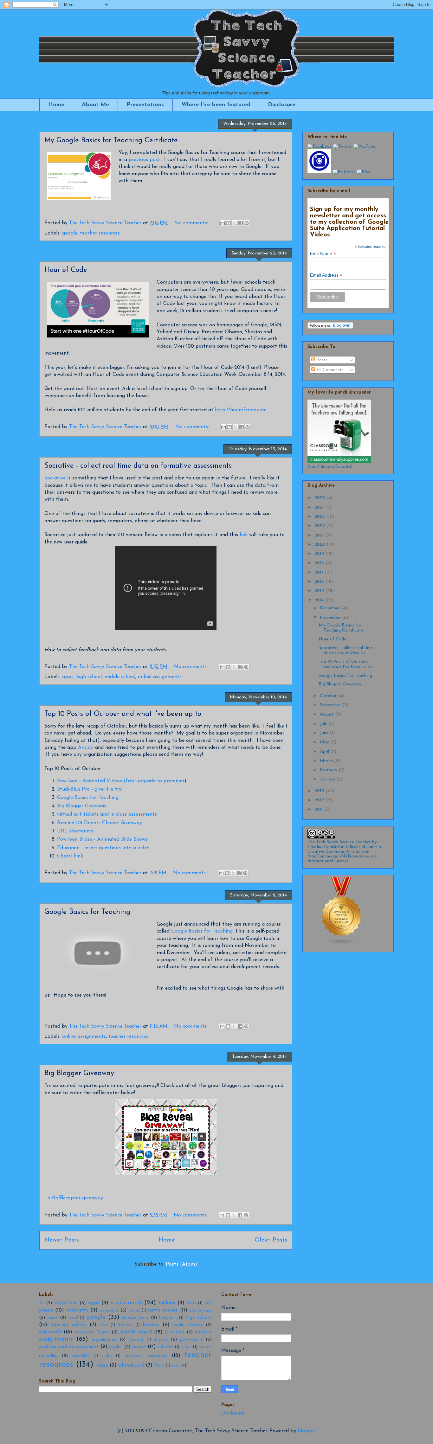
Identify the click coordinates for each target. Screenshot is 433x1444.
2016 (319, 581)
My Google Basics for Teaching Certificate (111, 140)
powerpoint (191, 1339)
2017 (319, 572)
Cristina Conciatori (326, 846)
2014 (319, 600)
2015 (319, 590)
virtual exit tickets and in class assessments (107, 814)
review (139, 1346)
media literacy (187, 1325)
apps (68, 676)
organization (104, 1339)
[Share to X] (234, 223)
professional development (69, 1346)
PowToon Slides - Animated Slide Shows (102, 839)
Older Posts (271, 1240)
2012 (319, 800)
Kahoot (125, 1325)
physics (161, 1339)
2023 (320, 516)
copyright (109, 1310)
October (329, 696)
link (244, 534)
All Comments (329, 370)
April (325, 751)
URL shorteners (75, 831)
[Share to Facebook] (240, 223)
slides (107, 1356)
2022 (320, 525)
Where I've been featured (215, 105)
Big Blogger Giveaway (82, 806)
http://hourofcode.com (241, 410)
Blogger (306, 1431)
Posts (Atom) (181, 1264)
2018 (319, 563)
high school (89, 676)
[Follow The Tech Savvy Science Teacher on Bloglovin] (330, 327)
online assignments (160, 676)
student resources (145, 1355)
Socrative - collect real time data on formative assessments (138, 466)
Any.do (86, 747)
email (52, 1317)
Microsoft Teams (91, 1332)
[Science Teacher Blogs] (341, 944)
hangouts (168, 1318)
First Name (323, 254)
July (324, 724)
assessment (126, 1303)
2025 (320, 498)
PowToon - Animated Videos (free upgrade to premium (120, 781)
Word (159, 1366)
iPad (103, 1325)
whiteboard (131, 1365)
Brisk (191, 1303)
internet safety (68, 1324)
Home (56, 105)
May (325, 742)
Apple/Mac (66, 1303)
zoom (176, 1366)
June (325, 733)
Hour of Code (65, 270)
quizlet (115, 1347)
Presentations (145, 105)
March (327, 761)
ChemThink (70, 856)
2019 (319, 553)
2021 (319, 535)
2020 (320, 544)
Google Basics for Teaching (88, 797)
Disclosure (281, 105)
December (330, 608)
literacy (151, 1324)
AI (41, 1303)
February (329, 770)
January (328, 779)
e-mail (134, 1310)
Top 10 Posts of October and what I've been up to (122, 714)
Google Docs (135, 1317)
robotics (166, 1347)
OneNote (174, 1332)
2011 (319, 809)
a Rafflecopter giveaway (75, 1198)
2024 (320, 507)
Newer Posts (61, 1240)
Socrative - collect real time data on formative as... (346, 650)
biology (166, 1303)
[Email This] (222, 223)
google (69, 233)
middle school (119, 676)
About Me (95, 105)
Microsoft (50, 1332)
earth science (163, 1310)
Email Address (326, 275)
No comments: (192, 223)
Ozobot (136, 1340)
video (102, 1365)
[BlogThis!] (228, 223)
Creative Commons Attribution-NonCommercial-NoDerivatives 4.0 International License (342, 856)
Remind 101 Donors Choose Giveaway (99, 822)
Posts (321, 360)
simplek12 (80, 1356)
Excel (73, 1318)
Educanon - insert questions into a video (103, 847)
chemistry (77, 1310)
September (331, 705)
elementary (200, 1310)
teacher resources (100, 233)
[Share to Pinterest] (246, 223)
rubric (186, 1347)
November (331, 617)
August (327, 714)
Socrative (55, 478)
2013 (319, 791)
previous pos (143, 159)
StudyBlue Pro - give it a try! (89, 789)
